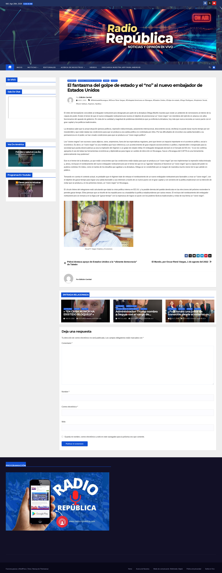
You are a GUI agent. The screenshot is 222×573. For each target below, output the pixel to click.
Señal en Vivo (209, 569)
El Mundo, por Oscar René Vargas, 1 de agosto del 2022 (180, 262)
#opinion (91, 104)
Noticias (32, 67)
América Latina (131, 306)
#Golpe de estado (172, 100)
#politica (98, 104)
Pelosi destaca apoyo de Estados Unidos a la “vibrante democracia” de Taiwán (102, 263)
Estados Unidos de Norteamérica (127, 309)
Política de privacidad (194, 569)
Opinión (106, 80)
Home (130, 569)
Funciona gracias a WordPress (16, 569)
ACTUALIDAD (68, 309)
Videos (93, 67)
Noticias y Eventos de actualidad (90, 80)
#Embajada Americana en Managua (139, 100)
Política (114, 80)
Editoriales (49, 67)
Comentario (67, 343)
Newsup (35, 569)
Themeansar (44, 569)
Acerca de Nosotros (72, 67)
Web (63, 422)
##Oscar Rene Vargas (117, 100)
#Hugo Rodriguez (186, 100)
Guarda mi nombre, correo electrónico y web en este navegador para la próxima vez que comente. (105, 437)
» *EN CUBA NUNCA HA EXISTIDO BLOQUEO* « (78, 313)
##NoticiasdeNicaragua (99, 100)
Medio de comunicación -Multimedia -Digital (168, 569)
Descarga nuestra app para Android (121, 67)
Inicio (19, 67)
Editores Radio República (89, 318)
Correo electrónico (70, 407)
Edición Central (85, 97)
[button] (210, 67)
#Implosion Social (200, 100)
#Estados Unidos (159, 100)
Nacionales (72, 80)
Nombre (65, 392)
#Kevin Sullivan (81, 104)
